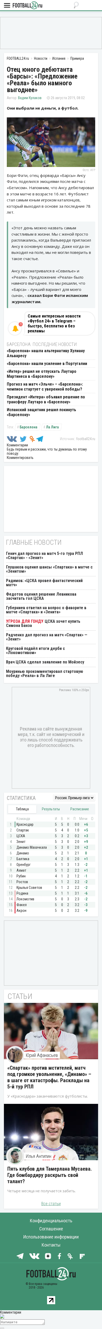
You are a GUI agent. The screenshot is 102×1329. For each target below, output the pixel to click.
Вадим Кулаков (30, 98)
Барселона (28, 427)
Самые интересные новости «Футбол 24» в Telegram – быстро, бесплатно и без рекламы (54, 323)
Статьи (20, 996)
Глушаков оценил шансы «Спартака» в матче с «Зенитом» (49, 569)
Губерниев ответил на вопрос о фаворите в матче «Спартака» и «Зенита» (46, 609)
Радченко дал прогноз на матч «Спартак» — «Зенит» (46, 637)
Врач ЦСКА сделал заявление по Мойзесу (45, 662)
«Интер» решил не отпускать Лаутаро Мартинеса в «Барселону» (41, 374)
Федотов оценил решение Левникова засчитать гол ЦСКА (41, 596)
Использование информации (51, 1237)
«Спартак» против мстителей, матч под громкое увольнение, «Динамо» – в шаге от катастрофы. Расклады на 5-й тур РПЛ (49, 1077)
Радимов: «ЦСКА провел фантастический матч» (44, 582)
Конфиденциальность (51, 1220)
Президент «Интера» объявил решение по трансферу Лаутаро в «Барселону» (46, 399)
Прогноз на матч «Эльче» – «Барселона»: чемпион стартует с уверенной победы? (45, 387)
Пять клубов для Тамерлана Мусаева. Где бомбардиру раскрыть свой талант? (49, 1175)
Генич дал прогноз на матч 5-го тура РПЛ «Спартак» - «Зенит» (44, 555)
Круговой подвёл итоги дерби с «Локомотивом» (35, 650)
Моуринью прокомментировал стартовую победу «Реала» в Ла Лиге (44, 673)
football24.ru (85, 439)
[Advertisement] (51, 32)
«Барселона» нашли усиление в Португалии (47, 363)
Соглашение (51, 1228)
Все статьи (51, 1203)
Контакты (51, 1245)
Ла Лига (52, 427)
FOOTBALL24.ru (27, 5)
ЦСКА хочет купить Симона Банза (43, 623)
